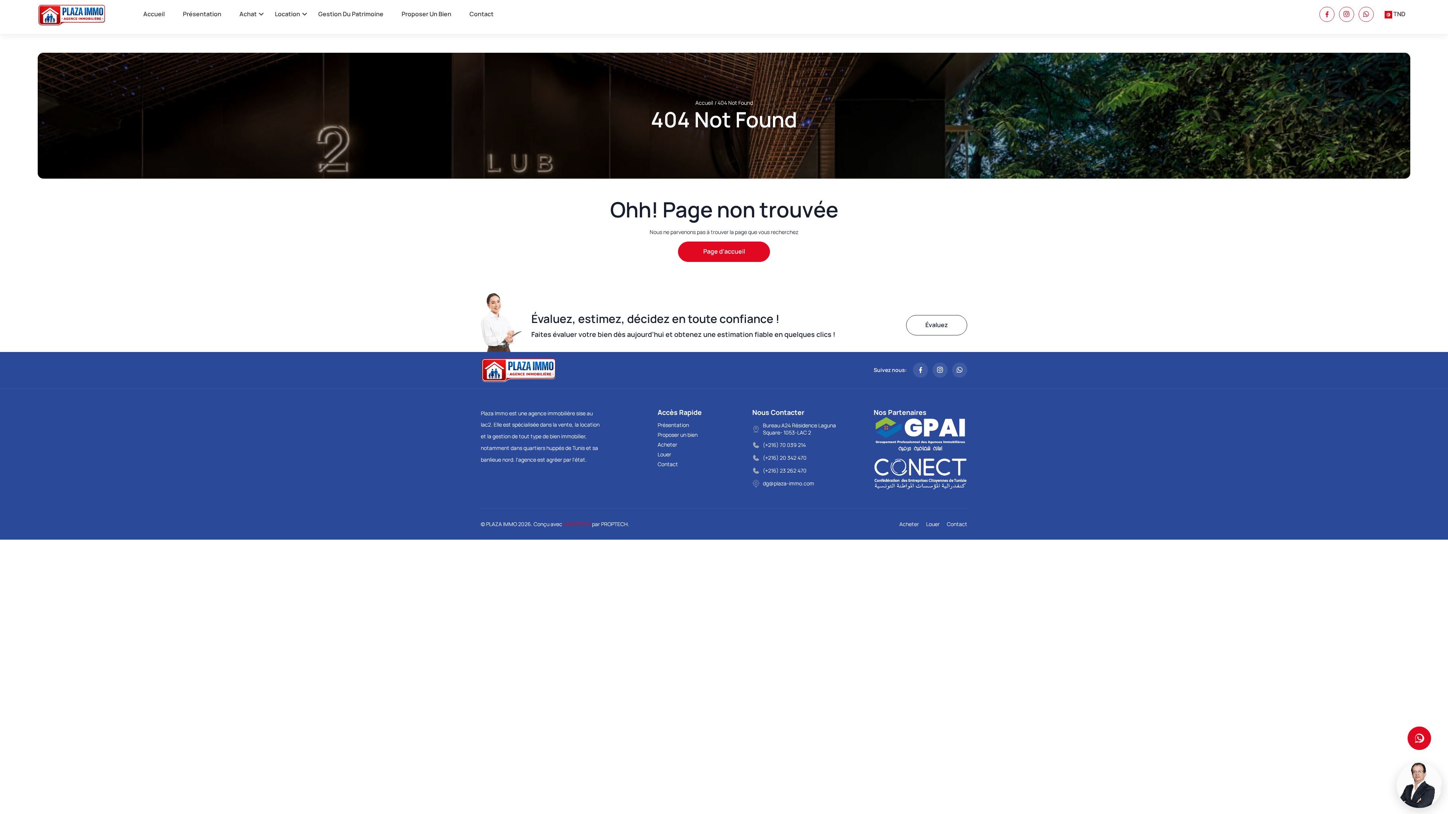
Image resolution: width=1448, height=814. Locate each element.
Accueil (154, 14)
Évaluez (936, 325)
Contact (481, 14)
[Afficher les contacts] (1419, 738)
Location (287, 14)
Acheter (667, 444)
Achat (248, 14)
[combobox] (1395, 14)
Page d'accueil (724, 251)
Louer (664, 454)
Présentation (202, 14)
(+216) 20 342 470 (785, 457)
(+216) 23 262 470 (785, 470)
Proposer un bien (426, 14)
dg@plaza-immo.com (788, 483)
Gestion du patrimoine (350, 14)
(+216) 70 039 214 (784, 444)
